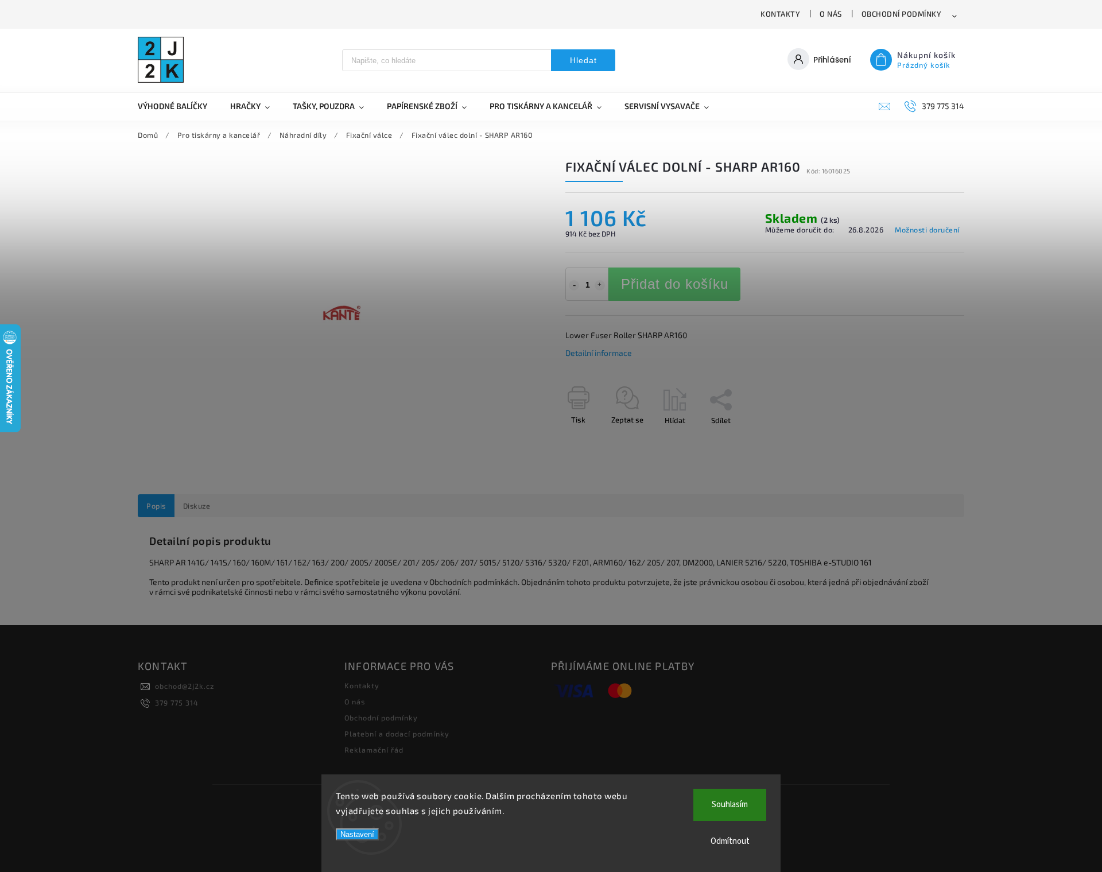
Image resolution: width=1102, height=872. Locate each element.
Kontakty (780, 13)
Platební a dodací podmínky (396, 733)
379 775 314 (177, 702)
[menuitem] (178, 106)
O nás (831, 13)
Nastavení (357, 834)
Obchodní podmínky (902, 13)
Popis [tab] (156, 505)
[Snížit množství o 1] (574, 285)
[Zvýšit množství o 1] (600, 285)
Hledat (583, 60)
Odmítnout (730, 841)
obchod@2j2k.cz (184, 686)
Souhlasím (730, 805)
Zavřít (928, 440)
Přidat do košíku (674, 284)
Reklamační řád (373, 749)
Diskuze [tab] (197, 505)
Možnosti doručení (927, 229)
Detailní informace (598, 353)
